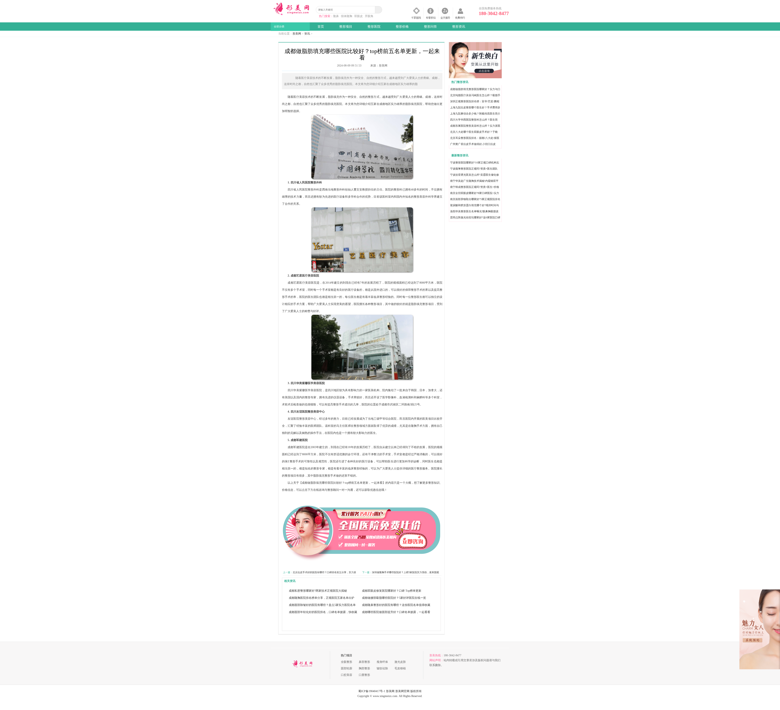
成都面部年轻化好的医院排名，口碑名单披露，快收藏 (323, 612)
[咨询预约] (475, 77)
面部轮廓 (346, 668)
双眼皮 (358, 16)
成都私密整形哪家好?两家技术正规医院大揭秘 (318, 590)
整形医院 (373, 26)
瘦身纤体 (382, 661)
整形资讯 (458, 26)
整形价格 (402, 26)
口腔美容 (346, 674)
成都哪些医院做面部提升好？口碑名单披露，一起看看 (396, 612)
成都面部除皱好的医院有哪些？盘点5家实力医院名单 (322, 605)
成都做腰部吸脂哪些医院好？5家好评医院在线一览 (394, 597)
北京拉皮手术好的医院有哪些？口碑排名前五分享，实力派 (324, 572)
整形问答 (430, 26)
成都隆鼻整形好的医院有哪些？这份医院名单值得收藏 (396, 605)
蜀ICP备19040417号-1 (371, 691)
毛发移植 (400, 668)
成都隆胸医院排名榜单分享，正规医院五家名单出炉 (321, 597)
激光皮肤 (400, 661)
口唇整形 (364, 674)
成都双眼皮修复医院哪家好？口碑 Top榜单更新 (391, 590)
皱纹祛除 (382, 668)
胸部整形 (364, 668)
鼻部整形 (364, 661)
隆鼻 (336, 16)
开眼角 (369, 16)
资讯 (307, 33)
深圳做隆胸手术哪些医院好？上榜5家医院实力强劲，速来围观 (405, 572)
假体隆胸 (346, 16)
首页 (320, 26)
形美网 (296, 33)
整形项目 (345, 26)
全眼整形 (346, 661)
